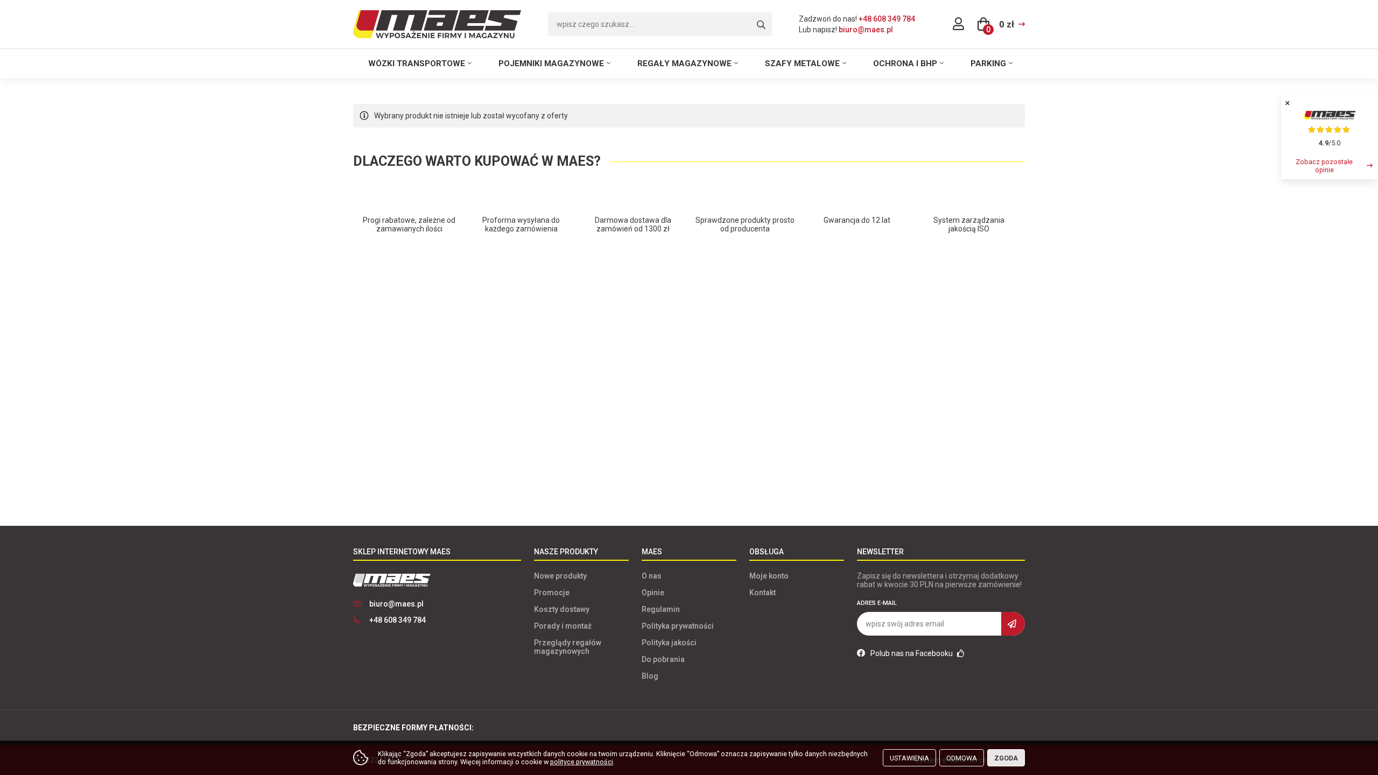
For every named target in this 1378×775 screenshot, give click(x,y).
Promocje (552, 592)
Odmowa (961, 758)
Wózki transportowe (416, 63)
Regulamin (661, 609)
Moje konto (769, 576)
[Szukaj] (761, 25)
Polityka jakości (669, 642)
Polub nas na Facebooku (912, 653)
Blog (650, 676)
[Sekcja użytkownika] (958, 24)
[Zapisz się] (1013, 624)
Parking (988, 63)
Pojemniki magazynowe (551, 63)
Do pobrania (663, 659)
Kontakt (762, 592)
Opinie (653, 592)
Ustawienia (909, 758)
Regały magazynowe (684, 63)
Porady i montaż (563, 626)
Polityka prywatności (678, 626)
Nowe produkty (560, 576)
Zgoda (1006, 758)
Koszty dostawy (561, 609)
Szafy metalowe (802, 63)
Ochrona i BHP (905, 63)
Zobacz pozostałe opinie (1324, 166)
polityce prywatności (581, 762)
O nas (652, 576)
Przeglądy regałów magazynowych (567, 647)
